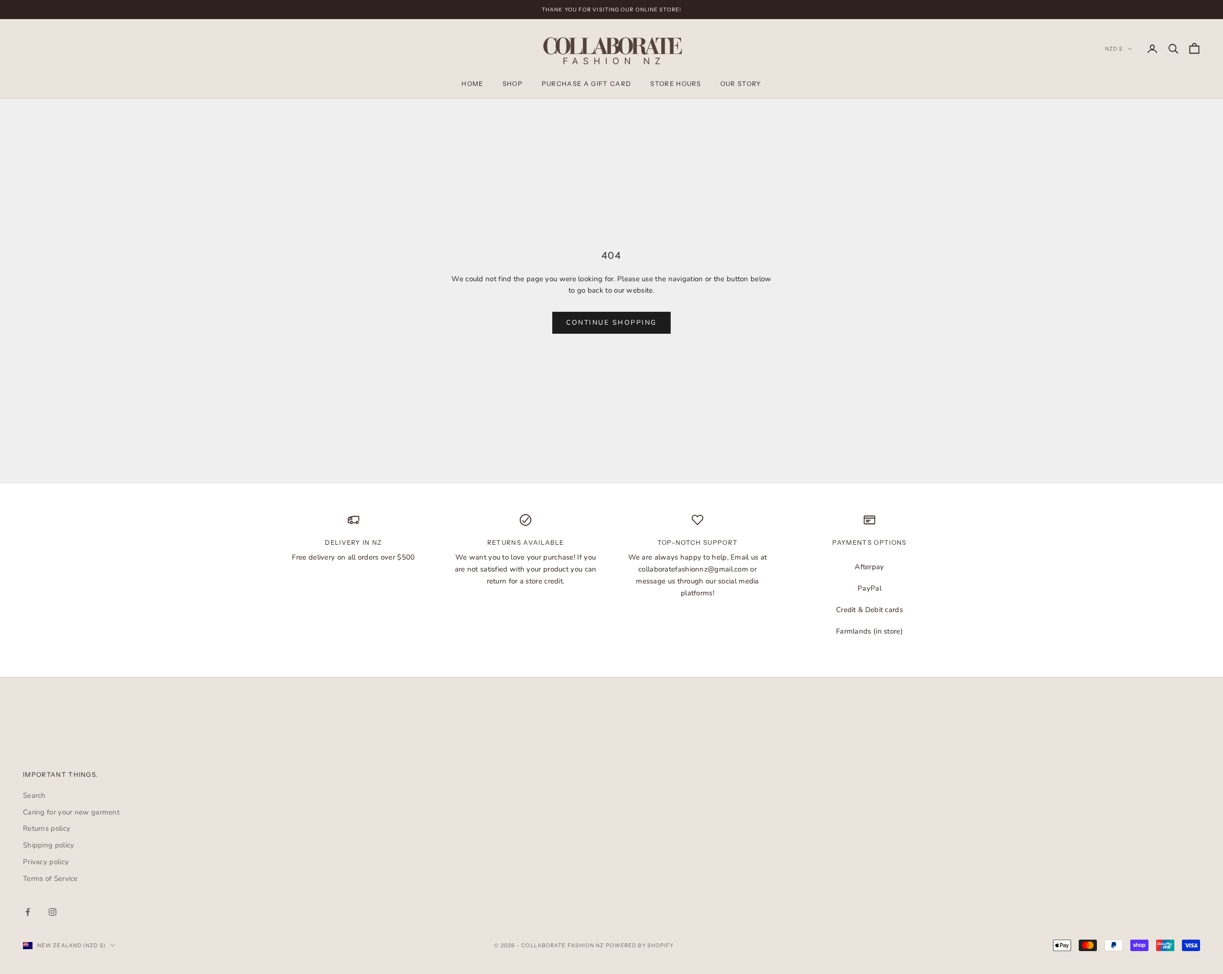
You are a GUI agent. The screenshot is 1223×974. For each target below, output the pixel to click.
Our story (741, 83)
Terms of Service (50, 878)
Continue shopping (611, 322)
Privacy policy (46, 862)
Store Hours (675, 83)
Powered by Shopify (640, 945)
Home (472, 83)
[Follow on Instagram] (52, 912)
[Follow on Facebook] (27, 912)
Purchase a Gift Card (586, 83)
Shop (513, 83)
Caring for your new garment (71, 812)
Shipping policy (49, 845)
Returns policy (46, 828)
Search (34, 795)
